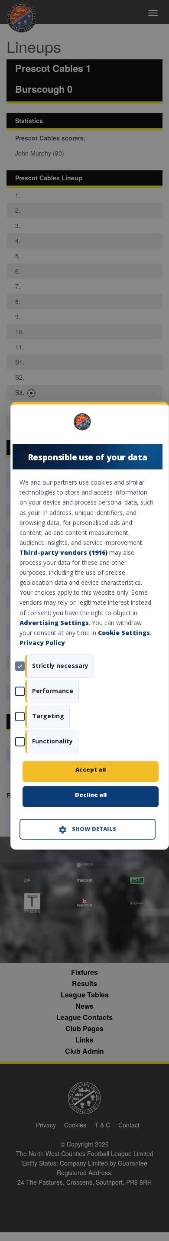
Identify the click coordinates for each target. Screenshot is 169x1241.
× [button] (152, 424)
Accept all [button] (90, 769)
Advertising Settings (54, 623)
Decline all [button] (91, 794)
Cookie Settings (124, 633)
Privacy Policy (42, 642)
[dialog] (89, 626)
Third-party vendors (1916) (63, 552)
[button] (88, 829)
